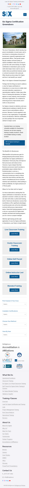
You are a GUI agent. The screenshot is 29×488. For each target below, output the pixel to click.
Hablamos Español (7, 394)
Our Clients (5, 434)
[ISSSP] (20, 357)
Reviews (4, 418)
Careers (4, 452)
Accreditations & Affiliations (10, 442)
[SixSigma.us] (7, 14)
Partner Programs (7, 439)
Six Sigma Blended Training (10, 391)
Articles (4, 449)
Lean (3, 407)
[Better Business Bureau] (7, 368)
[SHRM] (20, 368)
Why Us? (4, 428)
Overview (5, 401)
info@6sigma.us (9, 477)
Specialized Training (8, 415)
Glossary (4, 463)
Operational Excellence (8, 378)
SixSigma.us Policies (20, 485)
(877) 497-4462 (13, 6)
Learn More (14, 233)
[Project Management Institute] (7, 357)
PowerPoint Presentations (9, 466)
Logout (16, 8)
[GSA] (20, 362)
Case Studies (6, 455)
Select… (5, 304)
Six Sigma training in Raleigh (12, 142)
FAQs (3, 460)
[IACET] (7, 362)
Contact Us (7, 470)
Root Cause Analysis (8, 412)
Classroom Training (7, 381)
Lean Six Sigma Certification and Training (13, 404)
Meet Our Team (6, 431)
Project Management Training (10, 410)
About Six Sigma (7, 425)
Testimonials (6, 436)
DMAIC (4, 458)
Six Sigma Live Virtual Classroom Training (14, 383)
